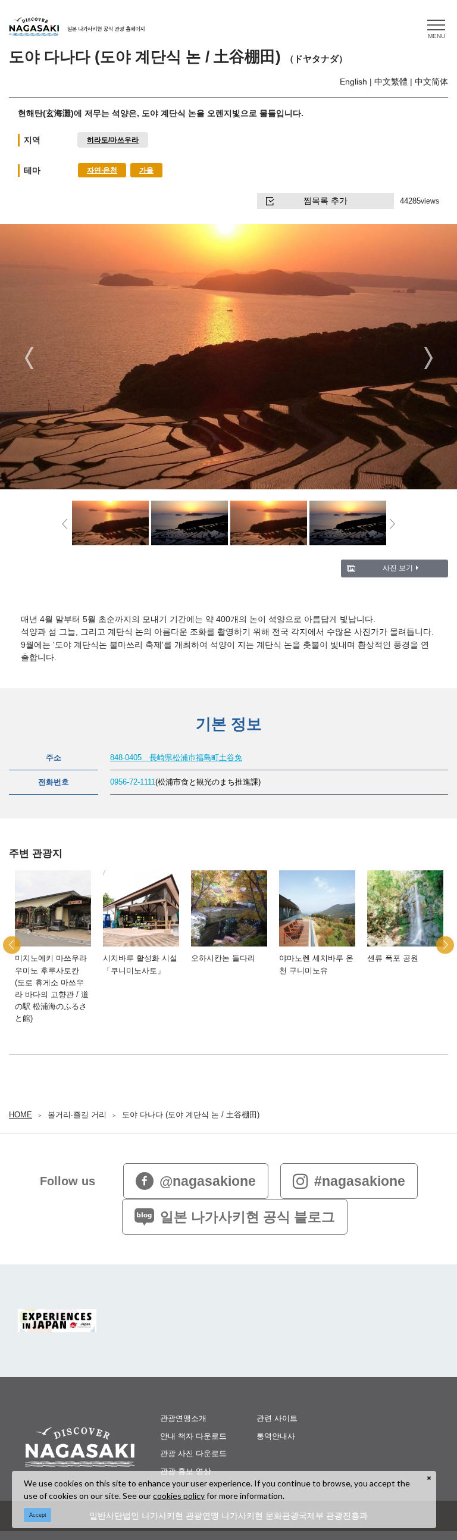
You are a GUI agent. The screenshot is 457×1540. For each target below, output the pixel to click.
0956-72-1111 (132, 782)
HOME (20, 1114)
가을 (146, 170)
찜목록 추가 (325, 200)
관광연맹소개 (183, 1418)
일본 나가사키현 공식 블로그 (247, 1216)
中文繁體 (391, 81)
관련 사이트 (277, 1418)
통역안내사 (275, 1436)
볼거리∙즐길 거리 (77, 1114)
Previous (29, 358)
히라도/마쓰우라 (113, 139)
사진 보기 (398, 567)
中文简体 (431, 81)
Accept (37, 1515)
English (353, 81)
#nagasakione (359, 1181)
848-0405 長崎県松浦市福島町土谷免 (176, 758)
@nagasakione (207, 1181)
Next (428, 358)
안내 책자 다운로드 (193, 1436)
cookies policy (179, 1496)
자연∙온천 (102, 170)
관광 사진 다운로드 (193, 1453)
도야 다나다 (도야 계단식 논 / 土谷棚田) (190, 1114)
